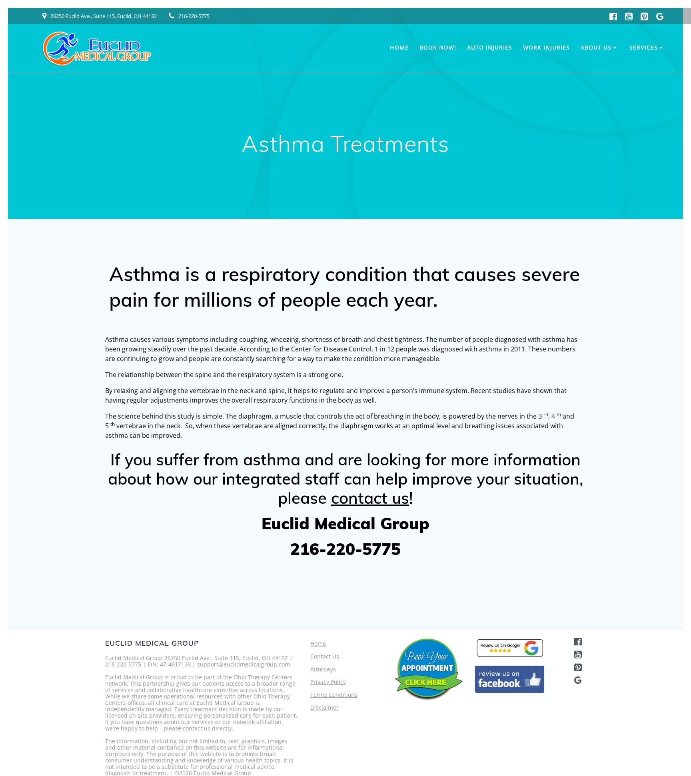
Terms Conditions (333, 694)
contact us (370, 498)
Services (643, 47)
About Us (596, 47)
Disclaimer (324, 707)
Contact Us (324, 656)
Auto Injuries (489, 47)
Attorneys (323, 669)
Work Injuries (546, 47)
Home (399, 47)
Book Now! (437, 47)
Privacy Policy (328, 682)
